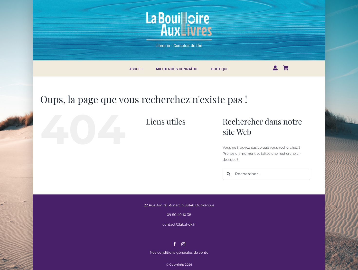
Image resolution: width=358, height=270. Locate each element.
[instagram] (183, 244)
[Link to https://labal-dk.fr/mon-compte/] (275, 68)
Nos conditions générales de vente (179, 252)
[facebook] (175, 244)
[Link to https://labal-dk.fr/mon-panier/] (286, 68)
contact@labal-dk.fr (179, 224)
